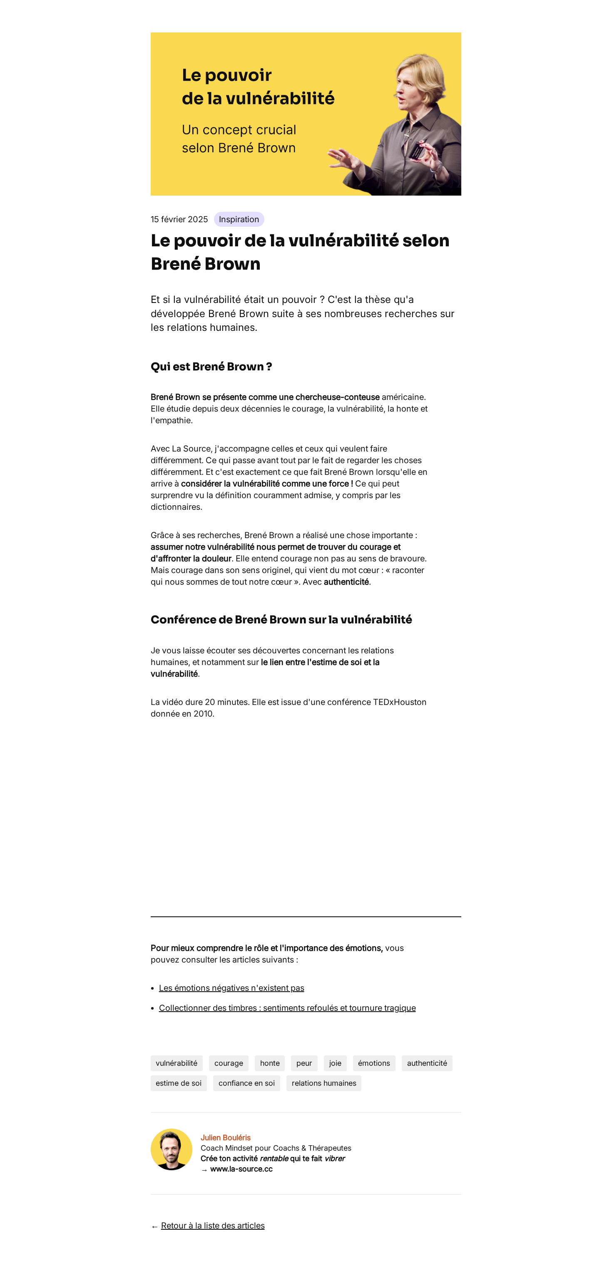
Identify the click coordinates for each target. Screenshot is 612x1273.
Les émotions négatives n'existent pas (231, 988)
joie (335, 1063)
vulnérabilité (176, 1063)
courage (228, 1063)
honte (270, 1063)
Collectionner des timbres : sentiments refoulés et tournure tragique (287, 1008)
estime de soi (179, 1083)
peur (304, 1063)
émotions (374, 1063)
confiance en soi (247, 1083)
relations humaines (324, 1083)
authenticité (427, 1063)
